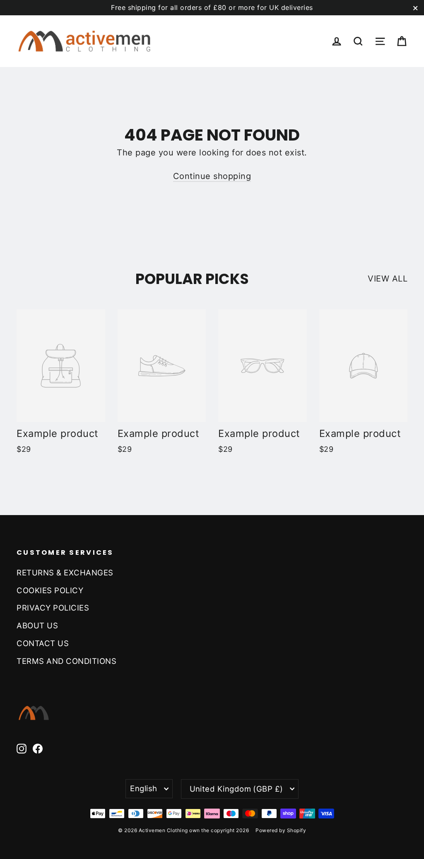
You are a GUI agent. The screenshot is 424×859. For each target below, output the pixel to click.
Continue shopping (212, 176)
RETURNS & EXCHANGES (65, 572)
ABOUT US (37, 625)
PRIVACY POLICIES (53, 607)
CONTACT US (43, 643)
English (143, 788)
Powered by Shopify (280, 830)
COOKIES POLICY (50, 590)
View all (387, 279)
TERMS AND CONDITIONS (66, 661)
